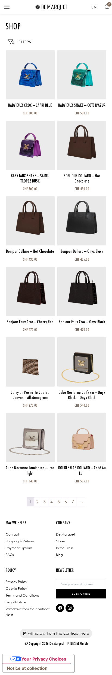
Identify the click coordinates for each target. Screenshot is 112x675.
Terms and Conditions (22, 595)
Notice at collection (27, 668)
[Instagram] (70, 608)
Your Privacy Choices (43, 659)
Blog (59, 555)
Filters (24, 41)
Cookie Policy (16, 588)
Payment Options (19, 548)
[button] (7, 7)
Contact (12, 534)
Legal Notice (16, 602)
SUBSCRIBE (81, 593)
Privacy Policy (16, 582)
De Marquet (65, 534)
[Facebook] (60, 608)
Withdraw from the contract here (27, 611)
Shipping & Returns (20, 541)
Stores (61, 541)
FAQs (10, 555)
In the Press (64, 548)
